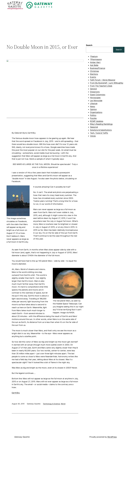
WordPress (112, 437)
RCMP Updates (96, 121)
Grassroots (95, 92)
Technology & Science (51, 404)
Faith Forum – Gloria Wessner (102, 80)
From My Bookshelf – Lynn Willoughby (106, 83)
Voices (93, 136)
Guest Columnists (97, 95)
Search (89, 45)
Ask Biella (94, 65)
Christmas (94, 71)
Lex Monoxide (96, 101)
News (92, 106)
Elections (94, 74)
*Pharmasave (96, 59)
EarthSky (16, 393)
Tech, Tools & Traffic (99, 133)
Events (93, 77)
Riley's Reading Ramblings (101, 124)
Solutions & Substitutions (101, 130)
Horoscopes (95, 98)
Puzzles (93, 118)
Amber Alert (95, 62)
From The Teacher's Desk (101, 86)
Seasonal (94, 127)
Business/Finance (97, 68)
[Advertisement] (65, 27)
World (63, 404)
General (93, 89)
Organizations (96, 112)
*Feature (94, 56)
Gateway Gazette (22, 437)
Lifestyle (93, 103)
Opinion (93, 109)
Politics (93, 115)
